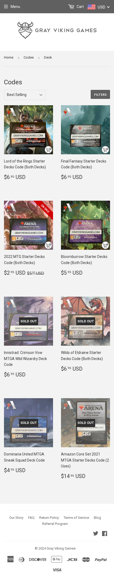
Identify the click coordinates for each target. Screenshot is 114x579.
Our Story (16, 518)
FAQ (31, 518)
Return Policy (49, 518)
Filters (100, 94)
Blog (97, 518)
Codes (29, 57)
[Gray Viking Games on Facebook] (104, 534)
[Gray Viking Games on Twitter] (95, 534)
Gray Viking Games (61, 548)
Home (8, 57)
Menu (15, 7)
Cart (80, 7)
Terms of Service (76, 518)
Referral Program (55, 524)
